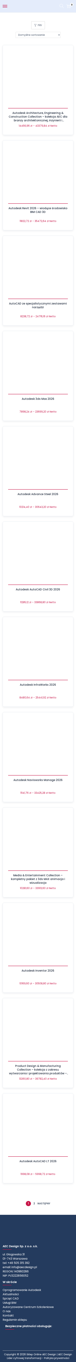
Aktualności (11, 1294)
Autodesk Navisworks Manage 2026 (38, 780)
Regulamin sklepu (15, 1320)
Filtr (40, 25)
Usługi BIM (9, 1303)
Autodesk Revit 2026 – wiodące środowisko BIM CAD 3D (37, 210)
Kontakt (8, 1315)
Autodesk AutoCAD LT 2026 (38, 1161)
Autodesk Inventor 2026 (38, 970)
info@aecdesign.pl (24, 1267)
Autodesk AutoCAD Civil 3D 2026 (38, 589)
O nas (7, 1311)
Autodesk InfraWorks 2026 (38, 685)
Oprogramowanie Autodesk (22, 1290)
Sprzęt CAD (11, 1298)
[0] (68, 6)
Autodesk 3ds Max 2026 (38, 399)
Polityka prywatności (56, 1358)
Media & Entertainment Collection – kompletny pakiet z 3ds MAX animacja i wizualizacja (38, 879)
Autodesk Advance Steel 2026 (37, 494)
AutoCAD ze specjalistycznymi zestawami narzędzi (38, 305)
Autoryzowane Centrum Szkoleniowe (28, 1307)
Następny (43, 1203)
